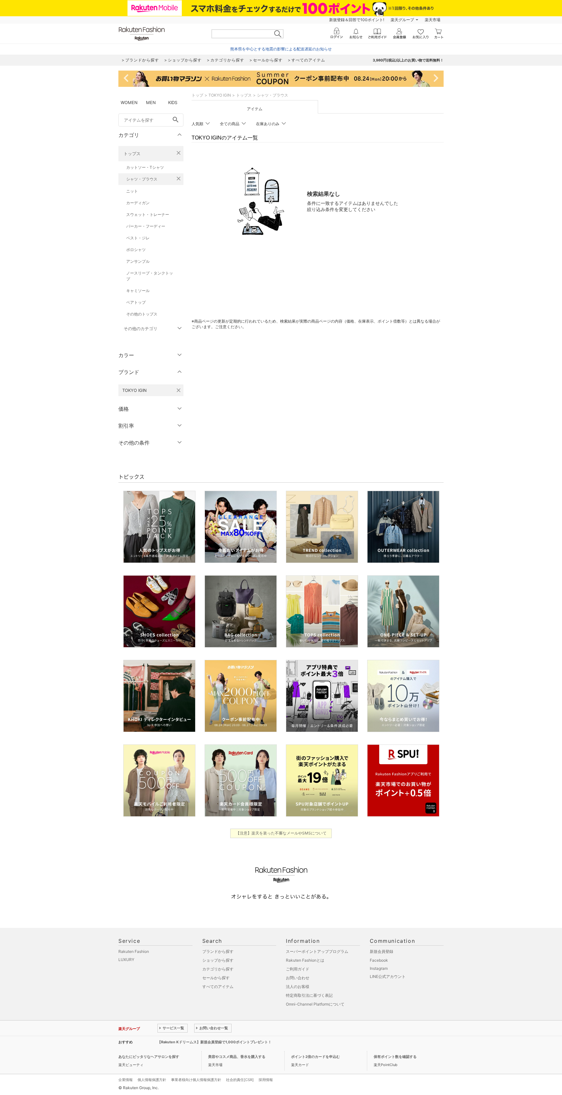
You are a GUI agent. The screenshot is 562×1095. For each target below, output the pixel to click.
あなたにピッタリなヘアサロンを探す (148, 1056)
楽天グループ (402, 19)
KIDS (172, 102)
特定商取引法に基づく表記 (309, 995)
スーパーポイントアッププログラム (317, 951)
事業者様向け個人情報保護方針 (196, 1079)
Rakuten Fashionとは (305, 960)
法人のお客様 (297, 986)
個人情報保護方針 (152, 1079)
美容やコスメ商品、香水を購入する (236, 1056)
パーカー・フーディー (145, 226)
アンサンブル (138, 261)
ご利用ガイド (297, 969)
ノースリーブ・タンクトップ (149, 276)
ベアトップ (136, 302)
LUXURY (126, 959)
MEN (151, 102)
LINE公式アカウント (388, 976)
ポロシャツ (136, 249)
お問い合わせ (297, 977)
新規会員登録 (381, 951)
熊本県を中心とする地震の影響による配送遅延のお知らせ (281, 49)
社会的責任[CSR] (240, 1079)
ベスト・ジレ (138, 237)
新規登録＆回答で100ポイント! (356, 19)
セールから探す (216, 977)
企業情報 (125, 1079)
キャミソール (138, 290)
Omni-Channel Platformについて (315, 1004)
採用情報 (266, 1079)
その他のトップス (141, 314)
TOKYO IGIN (219, 95)
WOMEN (129, 102)
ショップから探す (218, 960)
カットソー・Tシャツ (145, 167)
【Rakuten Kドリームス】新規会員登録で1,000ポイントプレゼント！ (214, 1042)
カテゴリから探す (218, 969)
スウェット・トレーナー (147, 214)
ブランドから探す (218, 951)
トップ (197, 95)
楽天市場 (432, 19)
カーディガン (138, 202)
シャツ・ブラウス (141, 179)
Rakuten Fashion (133, 951)
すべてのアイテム (218, 986)
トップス (132, 153)
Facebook (379, 960)
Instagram (379, 968)
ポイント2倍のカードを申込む (315, 1056)
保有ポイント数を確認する (395, 1056)
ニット (132, 191)
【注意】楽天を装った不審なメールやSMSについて (281, 833)
